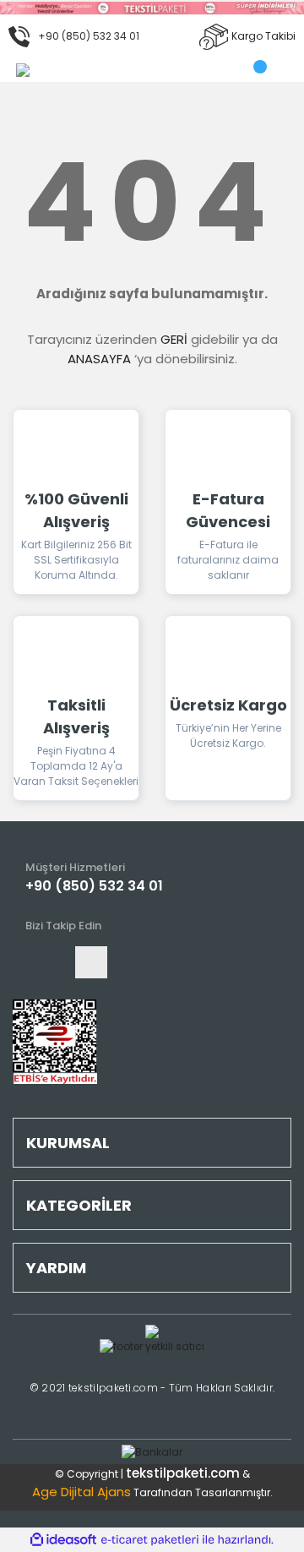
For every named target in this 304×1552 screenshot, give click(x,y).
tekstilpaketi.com (183, 1473)
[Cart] (262, 70)
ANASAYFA (99, 359)
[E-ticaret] (149, 1540)
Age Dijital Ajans (81, 1491)
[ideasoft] (63, 1540)
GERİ (173, 339)
